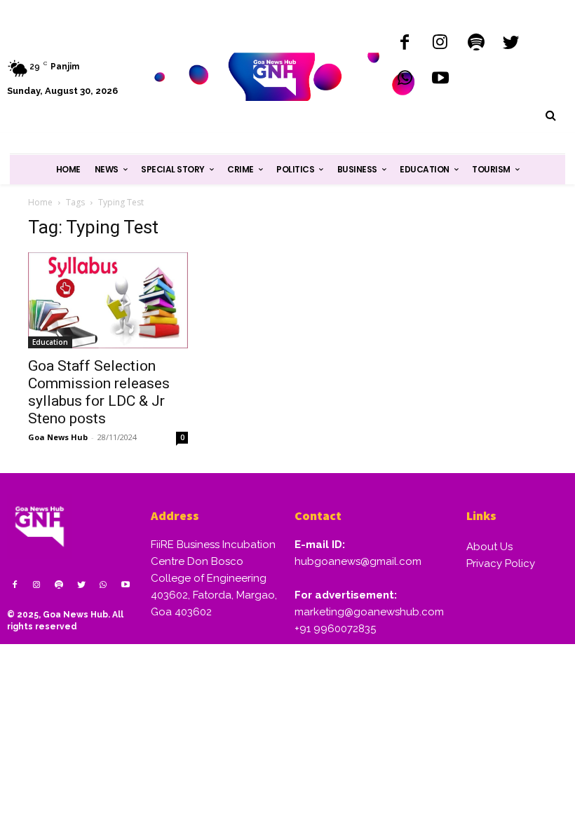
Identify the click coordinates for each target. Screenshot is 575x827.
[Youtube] (440, 79)
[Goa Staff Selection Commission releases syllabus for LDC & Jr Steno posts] (108, 300)
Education (50, 342)
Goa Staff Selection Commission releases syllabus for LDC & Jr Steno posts (99, 392)
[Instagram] (440, 43)
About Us (489, 546)
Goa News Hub (58, 437)
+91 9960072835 (335, 628)
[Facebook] (405, 43)
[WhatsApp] (405, 79)
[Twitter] (511, 43)
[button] (550, 115)
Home (40, 202)
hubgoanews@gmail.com (358, 561)
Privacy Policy (500, 563)
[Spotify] (475, 43)
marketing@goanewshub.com (369, 612)
